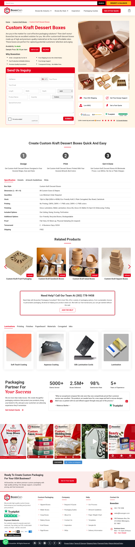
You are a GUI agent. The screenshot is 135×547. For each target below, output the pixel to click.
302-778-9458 (119, 508)
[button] (129, 266)
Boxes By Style (60, 11)
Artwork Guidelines (34, 180)
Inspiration (76, 11)
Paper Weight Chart (95, 515)
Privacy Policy (69, 543)
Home (8, 22)
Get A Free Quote (111, 11)
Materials (51, 326)
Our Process (92, 505)
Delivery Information (95, 530)
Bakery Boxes (45, 520)
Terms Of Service (80, 543)
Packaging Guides (91, 11)
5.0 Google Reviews (121, 120)
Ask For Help (67, 310)
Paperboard (40, 326)
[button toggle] (5, 542)
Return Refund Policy (116, 543)
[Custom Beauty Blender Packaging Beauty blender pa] (122, 441)
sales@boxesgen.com (122, 513)
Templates (92, 520)
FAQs (46, 180)
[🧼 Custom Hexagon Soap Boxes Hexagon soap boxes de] (13, 441)
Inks (70, 326)
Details (21, 180)
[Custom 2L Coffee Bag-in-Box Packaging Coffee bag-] (95, 441)
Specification (9, 180)
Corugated (62, 326)
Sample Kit (92, 525)
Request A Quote (70, 505)
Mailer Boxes (44, 510)
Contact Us (68, 520)
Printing (20, 326)
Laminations (9, 326)
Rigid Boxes (44, 530)
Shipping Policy (92, 543)
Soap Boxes (44, 515)
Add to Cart (34, 49)
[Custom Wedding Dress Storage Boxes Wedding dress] (67, 441)
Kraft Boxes (44, 525)
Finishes (29, 326)
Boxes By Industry (42, 11)
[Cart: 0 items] (129, 10)
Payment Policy (103, 543)
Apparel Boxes (45, 505)
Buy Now (46, 49)
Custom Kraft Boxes (20, 22)
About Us (67, 515)
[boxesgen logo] (13, 500)
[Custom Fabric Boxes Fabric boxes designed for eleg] (40, 441)
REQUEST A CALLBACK (118, 3)
